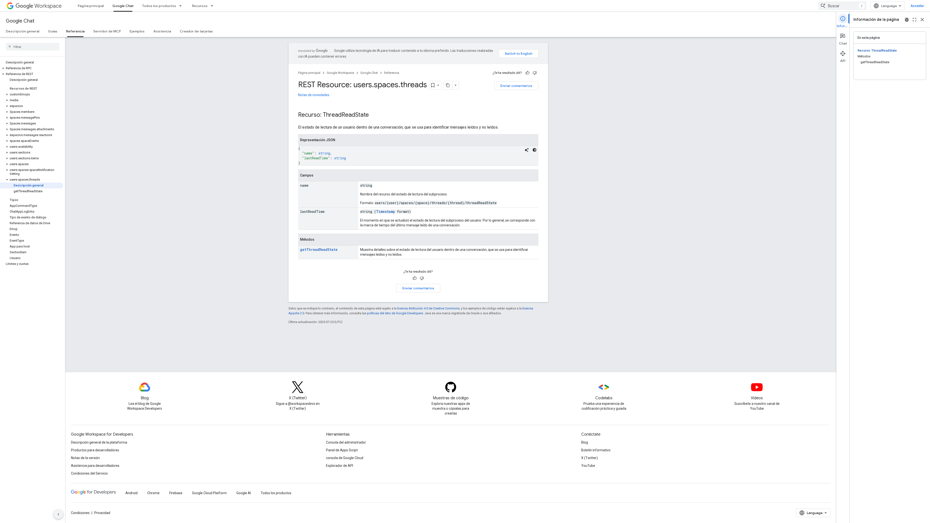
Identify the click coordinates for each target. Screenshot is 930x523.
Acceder (917, 6)
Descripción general (22, 31)
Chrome (153, 493)
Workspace (48, 6)
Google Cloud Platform (209, 493)
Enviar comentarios (516, 86)
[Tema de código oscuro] (534, 150)
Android (131, 493)
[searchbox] (32, 47)
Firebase (175, 493)
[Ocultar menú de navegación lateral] (58, 514)
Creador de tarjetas (196, 31)
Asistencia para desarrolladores (95, 466)
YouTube (588, 466)
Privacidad (102, 513)
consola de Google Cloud (344, 458)
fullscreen (914, 20)
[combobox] (842, 5)
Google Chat (122, 6)
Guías (52, 31)
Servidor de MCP (107, 31)
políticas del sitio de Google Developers (395, 313)
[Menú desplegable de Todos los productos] (182, 6)
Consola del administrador (346, 442)
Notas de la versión (85, 458)
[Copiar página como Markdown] (448, 85)
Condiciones (80, 513)
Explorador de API (339, 466)
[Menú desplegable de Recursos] (213, 6)
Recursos (200, 6)
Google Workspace (340, 73)
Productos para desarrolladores (95, 450)
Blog (584, 442)
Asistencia (162, 31)
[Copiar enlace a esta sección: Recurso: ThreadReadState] (374, 115)
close (922, 20)
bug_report (907, 20)
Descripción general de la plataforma (99, 442)
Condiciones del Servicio (89, 473)
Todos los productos (159, 6)
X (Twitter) (589, 458)
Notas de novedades (313, 95)
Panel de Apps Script (342, 450)
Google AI (243, 493)
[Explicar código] (527, 150)
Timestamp (385, 211)
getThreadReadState (319, 249)
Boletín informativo (596, 450)
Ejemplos (137, 31)
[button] (31, 68)
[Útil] (527, 73)
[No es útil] (534, 73)
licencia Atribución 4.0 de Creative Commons (428, 308)
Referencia (75, 31)
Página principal (91, 6)
